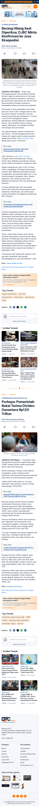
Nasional (13, 21)
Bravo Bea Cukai (27, 138)
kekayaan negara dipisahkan (19, 620)
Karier (22, 762)
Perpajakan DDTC (8, 762)
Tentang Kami (25, 748)
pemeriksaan (29, 297)
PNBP (28, 617)
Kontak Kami (24, 760)
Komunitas (5, 757)
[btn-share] (24, 53)
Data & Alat (5, 760)
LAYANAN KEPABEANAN (10, 24)
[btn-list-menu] (35, 6)
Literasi (4, 751)
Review (4, 754)
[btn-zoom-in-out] (4, 53)
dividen (4, 620)
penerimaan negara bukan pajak (13, 617)
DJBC (4, 300)
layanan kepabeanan (9, 294)
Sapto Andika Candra (14, 263)
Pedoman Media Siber (28, 754)
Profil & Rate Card (26, 765)
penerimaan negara (9, 623)
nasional (20, 623)
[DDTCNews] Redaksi (9, 46)
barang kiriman (7, 297)
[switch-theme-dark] (24, 7)
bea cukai (22, 294)
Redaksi (23, 751)
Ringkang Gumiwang (14, 586)
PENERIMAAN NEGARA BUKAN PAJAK (14, 398)
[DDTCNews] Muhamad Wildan (13, 419)
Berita (4, 21)
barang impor (18, 297)
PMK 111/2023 (24, 156)
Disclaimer (23, 757)
